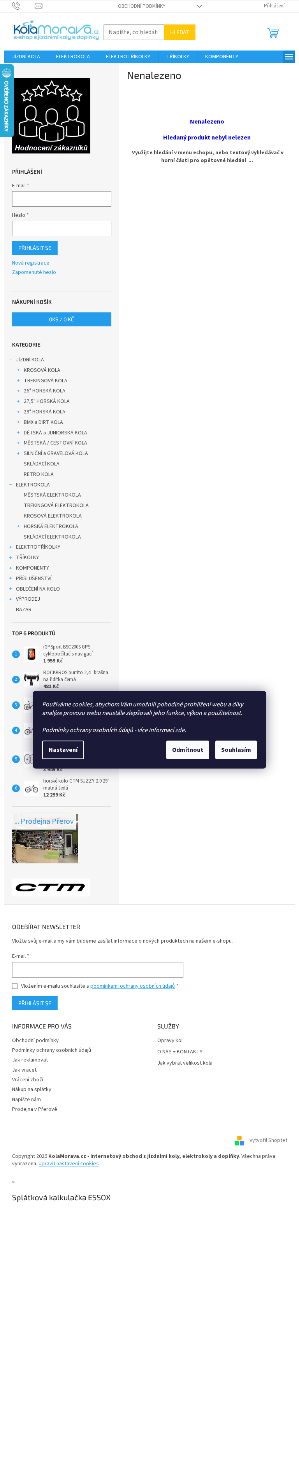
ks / (61, 319)
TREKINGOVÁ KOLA (45, 381)
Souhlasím (236, 750)
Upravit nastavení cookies (69, 1164)
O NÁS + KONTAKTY (179, 1052)
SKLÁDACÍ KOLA (42, 464)
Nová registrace (30, 263)
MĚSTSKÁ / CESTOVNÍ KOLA (55, 443)
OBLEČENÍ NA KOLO (38, 589)
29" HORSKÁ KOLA (44, 412)
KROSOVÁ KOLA (42, 370)
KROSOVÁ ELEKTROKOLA (53, 516)
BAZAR (24, 610)
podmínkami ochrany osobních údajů (132, 986)
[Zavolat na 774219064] (23, 5)
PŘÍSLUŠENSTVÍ (33, 578)
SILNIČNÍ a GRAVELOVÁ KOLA (56, 453)
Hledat (179, 32)
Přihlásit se (34, 247)
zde (180, 730)
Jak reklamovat (30, 1060)
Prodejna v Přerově (34, 1109)
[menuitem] (26, 57)
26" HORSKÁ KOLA (44, 391)
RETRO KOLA (39, 474)
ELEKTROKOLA (33, 485)
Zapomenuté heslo (34, 272)
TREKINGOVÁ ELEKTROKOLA (56, 505)
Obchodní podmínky (141, 6)
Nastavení (63, 750)
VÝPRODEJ (28, 599)
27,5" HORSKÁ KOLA (47, 401)
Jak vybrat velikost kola (185, 1063)
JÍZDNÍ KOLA (30, 360)
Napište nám (26, 1099)
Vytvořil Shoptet (268, 1140)
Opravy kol (170, 1040)
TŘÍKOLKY (27, 557)
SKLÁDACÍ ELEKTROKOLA (52, 537)
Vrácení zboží (27, 1080)
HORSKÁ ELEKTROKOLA (51, 526)
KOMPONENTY (32, 568)
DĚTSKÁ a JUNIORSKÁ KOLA (55, 433)
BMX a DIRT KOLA (43, 422)
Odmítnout (187, 750)
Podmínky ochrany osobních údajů (51, 1050)
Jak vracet (24, 1070)
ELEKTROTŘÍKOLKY (38, 547)
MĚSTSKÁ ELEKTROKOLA (52, 495)
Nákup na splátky (31, 1089)
